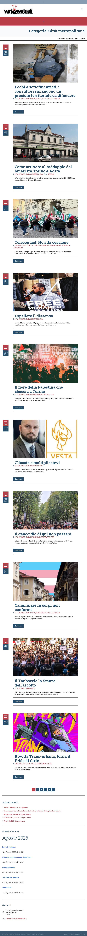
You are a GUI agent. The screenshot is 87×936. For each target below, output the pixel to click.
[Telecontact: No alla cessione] (45, 218)
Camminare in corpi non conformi (37, 607)
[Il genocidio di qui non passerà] (45, 510)
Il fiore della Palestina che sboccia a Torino (39, 389)
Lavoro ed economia (54, 245)
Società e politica (53, 99)
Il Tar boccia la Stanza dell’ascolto (35, 683)
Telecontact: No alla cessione (41, 242)
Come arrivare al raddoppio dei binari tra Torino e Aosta (43, 168)
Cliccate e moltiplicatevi (37, 462)
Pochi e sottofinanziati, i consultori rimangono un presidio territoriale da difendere (45, 91)
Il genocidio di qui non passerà (43, 533)
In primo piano (41, 99)
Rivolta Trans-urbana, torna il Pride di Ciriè (42, 758)
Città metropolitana (78, 38)
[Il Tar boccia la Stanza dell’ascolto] (45, 657)
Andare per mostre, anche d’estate (17, 814)
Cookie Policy (79, 934)
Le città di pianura (9, 847)
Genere (32, 99)
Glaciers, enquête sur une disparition (16, 857)
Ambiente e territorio (22, 245)
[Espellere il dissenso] (45, 292)
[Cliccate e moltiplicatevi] (45, 439)
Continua (18, 112)
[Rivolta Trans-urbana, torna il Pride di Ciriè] (45, 732)
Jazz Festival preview (10, 877)
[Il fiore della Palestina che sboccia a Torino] (45, 363)
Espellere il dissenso (34, 315)
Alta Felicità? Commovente (14, 821)
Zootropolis (6, 887)
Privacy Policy (68, 934)
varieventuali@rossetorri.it (16, 918)
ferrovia (51, 174)
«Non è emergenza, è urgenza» (16, 807)
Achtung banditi (8, 867)
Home (67, 38)
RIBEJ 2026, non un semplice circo (17, 818)
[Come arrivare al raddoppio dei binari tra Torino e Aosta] (45, 143)
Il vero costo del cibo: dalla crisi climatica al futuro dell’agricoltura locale (32, 811)
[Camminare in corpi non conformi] (45, 581)
